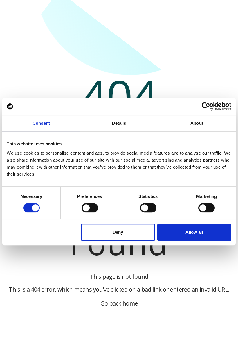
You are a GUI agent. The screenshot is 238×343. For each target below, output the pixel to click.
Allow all (194, 232)
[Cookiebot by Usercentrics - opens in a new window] (206, 106)
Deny (118, 232)
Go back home (119, 303)
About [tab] (196, 123)
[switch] (90, 207)
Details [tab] (119, 123)
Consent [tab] (41, 123)
